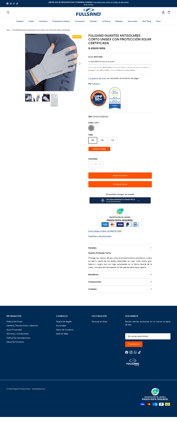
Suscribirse (134, 344)
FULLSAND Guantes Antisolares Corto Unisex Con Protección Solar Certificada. (41, 30)
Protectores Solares (61, 21)
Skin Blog (147, 21)
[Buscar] (8, 12)
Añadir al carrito (120, 175)
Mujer (31, 21)
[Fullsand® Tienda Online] (88, 12)
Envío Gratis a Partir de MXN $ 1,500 (104, 231)
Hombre (20, 21)
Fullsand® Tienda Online (21, 389)
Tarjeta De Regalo (64, 321)
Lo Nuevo (106, 21)
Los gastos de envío (97, 78)
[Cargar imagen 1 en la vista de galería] (54, 62)
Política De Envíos (14, 321)
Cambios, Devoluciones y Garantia (22, 325)
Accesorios (79, 21)
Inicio (8, 30)
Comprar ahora (120, 184)
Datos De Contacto (15, 342)
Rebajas (118, 21)
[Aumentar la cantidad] (101, 164)
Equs (158, 21)
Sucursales (132, 21)
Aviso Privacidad (14, 329)
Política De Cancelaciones (18, 338)
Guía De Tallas (99, 149)
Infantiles (43, 21)
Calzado (93, 21)
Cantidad (92, 158)
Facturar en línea (99, 321)
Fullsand (95, 83)
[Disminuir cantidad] (90, 164)
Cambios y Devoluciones (99, 236)
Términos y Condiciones (17, 333)
